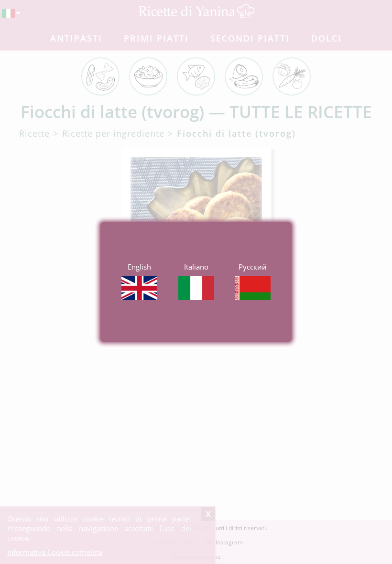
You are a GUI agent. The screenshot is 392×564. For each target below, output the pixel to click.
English (139, 266)
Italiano (196, 266)
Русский (253, 266)
